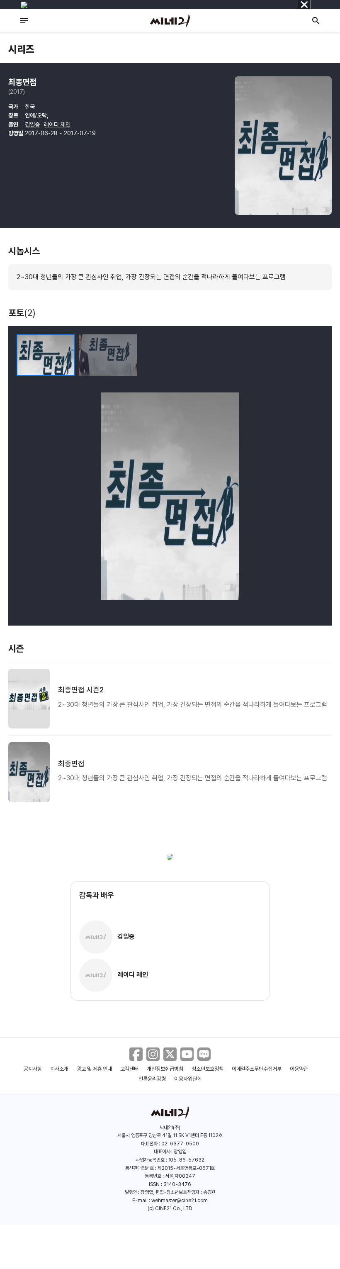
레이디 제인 (57, 124)
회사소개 (59, 1069)
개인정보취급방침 (165, 1069)
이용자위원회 (188, 1079)
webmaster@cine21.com (179, 1200)
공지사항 (33, 1069)
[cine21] (170, 21)
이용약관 (299, 1069)
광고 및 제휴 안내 (94, 1069)
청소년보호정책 (207, 1069)
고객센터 (129, 1069)
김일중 (32, 124)
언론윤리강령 (152, 1079)
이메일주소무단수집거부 (257, 1069)
